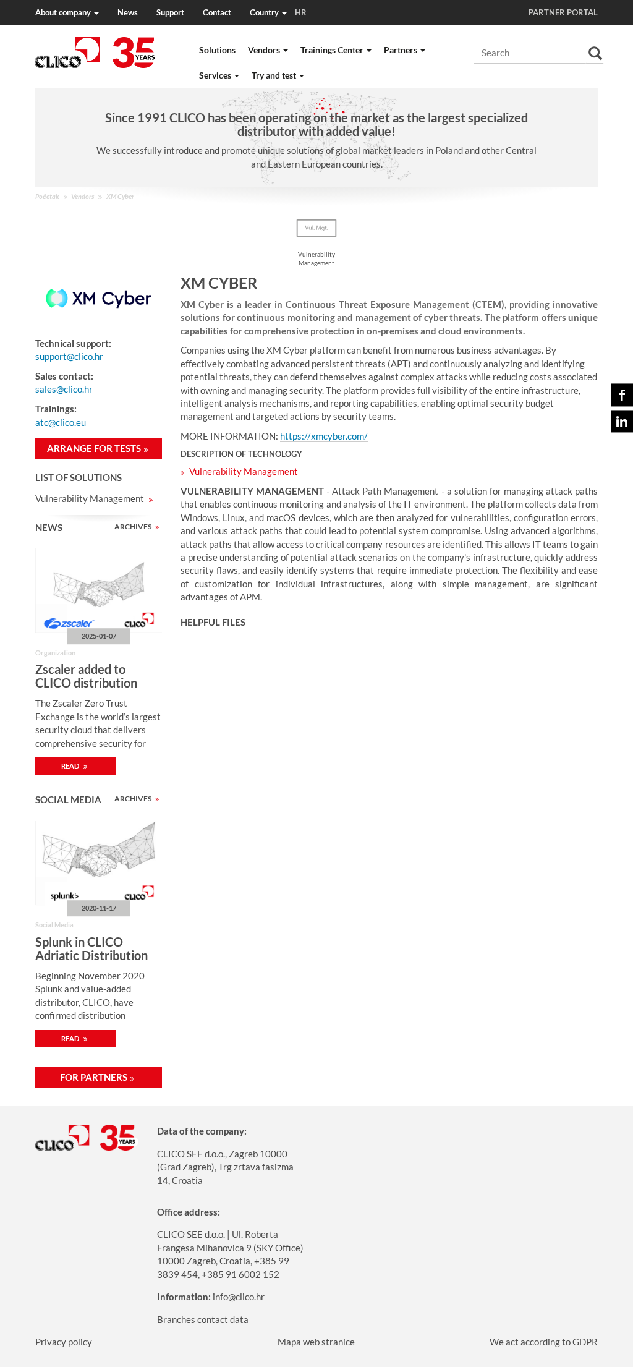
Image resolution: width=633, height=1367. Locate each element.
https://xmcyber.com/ (324, 435)
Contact (217, 12)
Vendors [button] (265, 50)
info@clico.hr (239, 1296)
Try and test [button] (275, 75)
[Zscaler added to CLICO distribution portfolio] (98, 590)
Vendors (82, 196)
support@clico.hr (69, 356)
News (127, 12)
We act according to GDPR (544, 1341)
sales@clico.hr (64, 388)
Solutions (217, 50)
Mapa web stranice (316, 1341)
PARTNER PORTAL (563, 12)
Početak (47, 196)
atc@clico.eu (60, 422)
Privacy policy (63, 1341)
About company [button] (64, 12)
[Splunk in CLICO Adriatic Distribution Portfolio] (98, 863)
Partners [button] (401, 50)
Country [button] (278, 12)
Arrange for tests (94, 448)
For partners (93, 1077)
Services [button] (216, 75)
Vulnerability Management (90, 498)
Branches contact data (203, 1319)
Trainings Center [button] (332, 50)
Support (170, 12)
